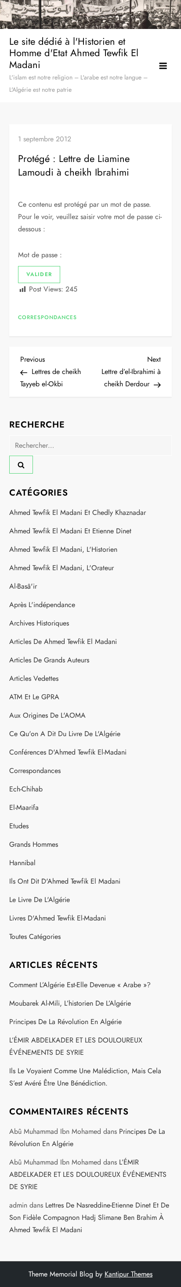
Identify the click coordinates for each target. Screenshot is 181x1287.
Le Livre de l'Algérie (39, 900)
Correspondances (47, 317)
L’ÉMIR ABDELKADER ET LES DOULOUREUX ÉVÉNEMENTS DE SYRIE (75, 1046)
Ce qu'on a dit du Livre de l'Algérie (64, 734)
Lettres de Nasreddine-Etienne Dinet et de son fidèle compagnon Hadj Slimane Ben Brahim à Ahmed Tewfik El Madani (89, 1217)
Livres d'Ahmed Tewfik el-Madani (57, 918)
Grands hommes (33, 844)
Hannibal (22, 863)
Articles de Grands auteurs (49, 660)
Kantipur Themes (128, 1274)
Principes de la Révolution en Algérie (65, 1022)
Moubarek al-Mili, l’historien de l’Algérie (70, 1003)
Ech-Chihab (26, 789)
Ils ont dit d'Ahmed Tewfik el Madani (64, 881)
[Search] (21, 464)
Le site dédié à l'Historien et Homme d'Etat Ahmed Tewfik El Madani (73, 53)
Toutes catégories (35, 936)
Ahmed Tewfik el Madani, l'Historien (63, 549)
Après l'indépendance (42, 605)
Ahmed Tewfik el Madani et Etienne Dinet (70, 531)
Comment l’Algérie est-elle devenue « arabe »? (80, 985)
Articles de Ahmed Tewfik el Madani (63, 641)
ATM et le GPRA (34, 697)
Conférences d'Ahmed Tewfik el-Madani (68, 752)
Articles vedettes (33, 678)
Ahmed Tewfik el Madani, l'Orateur (61, 568)
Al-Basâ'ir (23, 586)
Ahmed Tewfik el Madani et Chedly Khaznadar (77, 512)
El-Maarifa (24, 807)
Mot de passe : (41, 255)
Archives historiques (39, 623)
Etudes (19, 826)
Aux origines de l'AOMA (47, 715)
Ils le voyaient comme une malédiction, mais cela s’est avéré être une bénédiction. (85, 1077)
